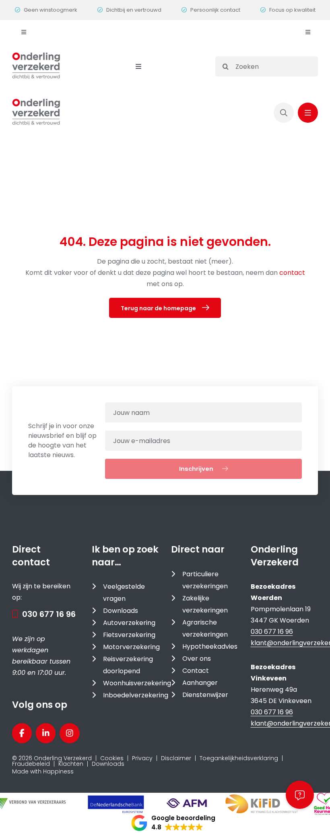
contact (292, 272)
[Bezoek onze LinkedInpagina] (46, 733)
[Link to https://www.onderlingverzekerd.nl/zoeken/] (284, 113)
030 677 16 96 (49, 614)
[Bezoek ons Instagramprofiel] (69, 733)
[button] (173, 823)
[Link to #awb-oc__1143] (308, 113)
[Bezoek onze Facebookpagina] (22, 733)
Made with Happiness (43, 771)
